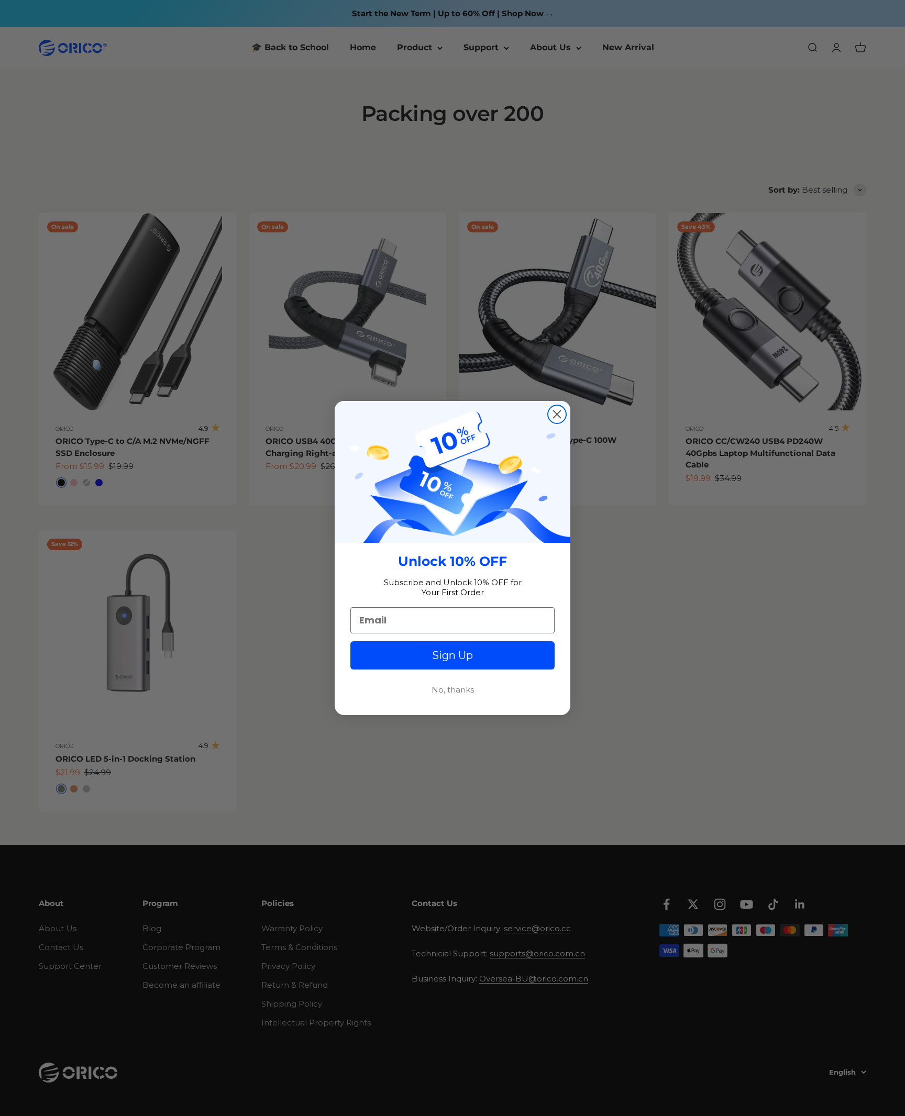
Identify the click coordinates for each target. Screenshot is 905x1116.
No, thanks (453, 690)
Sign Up (452, 655)
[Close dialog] (557, 414)
